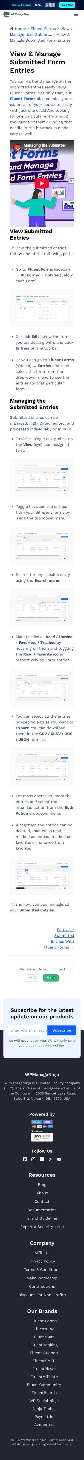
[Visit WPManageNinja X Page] (50, 1159)
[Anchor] (31, 238)
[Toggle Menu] (76, 14)
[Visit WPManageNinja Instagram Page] (33, 1159)
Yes (50, 978)
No (32, 978)
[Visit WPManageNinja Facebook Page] (25, 1159)
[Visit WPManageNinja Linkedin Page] (42, 1159)
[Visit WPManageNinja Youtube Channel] (59, 1159)
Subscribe (61, 1030)
